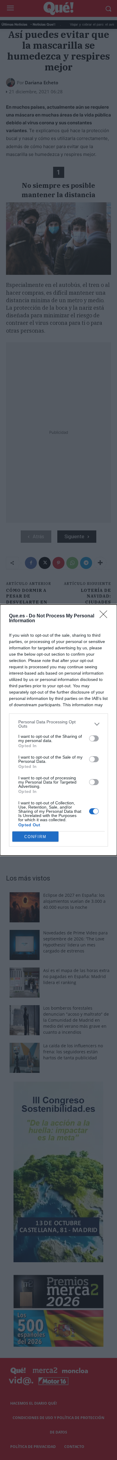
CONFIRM (35, 836)
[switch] (94, 738)
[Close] (105, 616)
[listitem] (58, 724)
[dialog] (58, 730)
